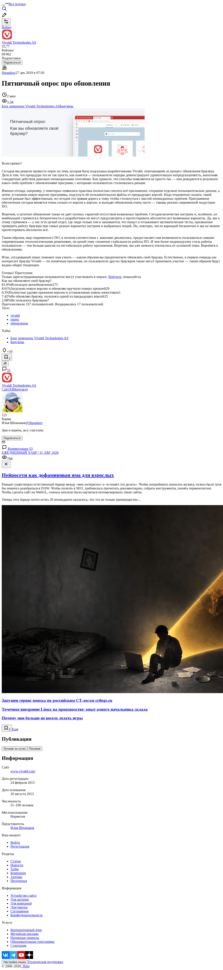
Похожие (35, 748)
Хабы (14, 869)
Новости (16, 865)
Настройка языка (14, 962)
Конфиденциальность (26, 915)
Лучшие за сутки (14, 748)
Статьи (15, 861)
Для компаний (21, 903)
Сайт (5, 389)
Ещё (15, 729)
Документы (19, 907)
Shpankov (9, 73)
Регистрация (19, 846)
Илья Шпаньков (22, 828)
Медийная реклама (24, 934)
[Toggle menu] (3, 5)
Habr (26, 966)
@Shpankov (34, 423)
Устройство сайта (23, 895)
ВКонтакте (20, 389)
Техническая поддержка (45, 962)
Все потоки (17, 4)
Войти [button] (6, 27)
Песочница (18, 881)
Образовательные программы (32, 941)
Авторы (16, 877)
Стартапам (18, 945)
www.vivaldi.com (22, 771)
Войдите (114, 277)
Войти (15, 842)
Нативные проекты (24, 938)
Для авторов (19, 899)
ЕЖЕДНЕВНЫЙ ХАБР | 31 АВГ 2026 (30, 452)
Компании (18, 873)
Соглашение (19, 911)
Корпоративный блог (26, 930)
